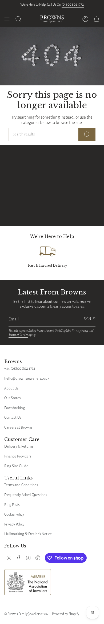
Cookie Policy (14, 514)
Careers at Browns (18, 427)
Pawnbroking (14, 408)
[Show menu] (7, 19)
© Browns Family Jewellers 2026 (26, 614)
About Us (11, 388)
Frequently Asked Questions (25, 495)
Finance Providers (17, 456)
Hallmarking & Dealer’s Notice (28, 534)
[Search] (86, 134)
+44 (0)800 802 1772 (19, 368)
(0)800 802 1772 (73, 4)
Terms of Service (18, 335)
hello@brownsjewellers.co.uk (26, 378)
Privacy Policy (80, 330)
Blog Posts (11, 505)
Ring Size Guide (16, 466)
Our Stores (12, 398)
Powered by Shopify (65, 614)
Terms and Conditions (21, 485)
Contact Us (12, 417)
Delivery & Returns (18, 446)
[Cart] (96, 19)
